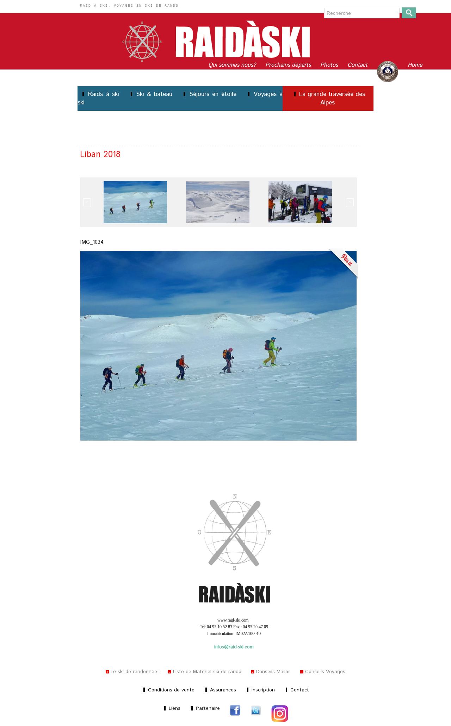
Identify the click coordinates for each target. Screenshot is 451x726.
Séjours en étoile (213, 94)
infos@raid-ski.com (234, 647)
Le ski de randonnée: (134, 671)
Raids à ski (103, 94)
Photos (330, 65)
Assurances (223, 690)
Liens (174, 708)
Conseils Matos (273, 671)
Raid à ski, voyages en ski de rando (129, 5)
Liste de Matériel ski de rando (207, 671)
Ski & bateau (154, 94)
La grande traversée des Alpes (331, 98)
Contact (358, 65)
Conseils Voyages (324, 671)
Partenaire (208, 708)
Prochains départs (289, 65)
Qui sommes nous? (233, 65)
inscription (263, 690)
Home (415, 65)
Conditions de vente (171, 690)
